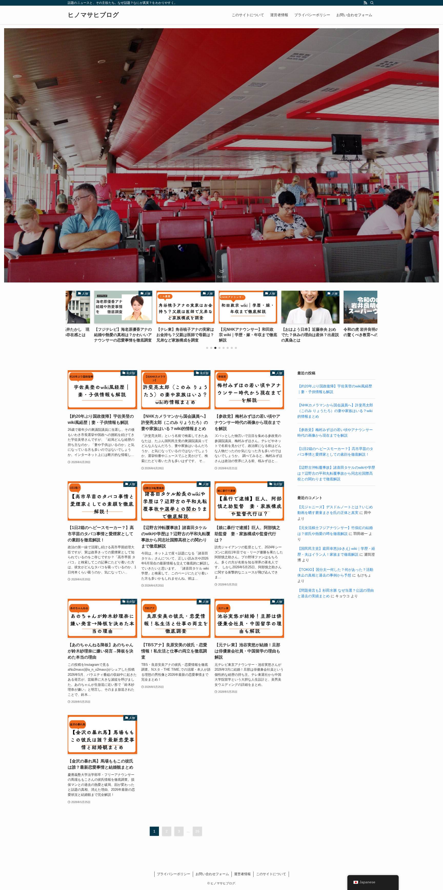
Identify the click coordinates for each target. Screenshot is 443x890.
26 (197, 831)
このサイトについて (271, 874)
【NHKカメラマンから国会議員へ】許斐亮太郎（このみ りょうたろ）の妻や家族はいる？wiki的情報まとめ (335, 411)
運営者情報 (242, 874)
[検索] (372, 3)
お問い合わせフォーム (212, 874)
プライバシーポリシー (173, 874)
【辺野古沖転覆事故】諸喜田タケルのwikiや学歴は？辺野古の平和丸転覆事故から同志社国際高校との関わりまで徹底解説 (336, 473)
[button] (207, 348)
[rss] (365, 3)
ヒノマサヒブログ (93, 15)
